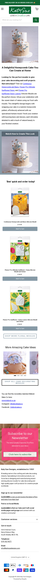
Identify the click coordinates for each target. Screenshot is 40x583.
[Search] (36, 20)
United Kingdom (19, 557)
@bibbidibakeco (16, 404)
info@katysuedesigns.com (10, 548)
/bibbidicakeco (16, 407)
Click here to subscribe (20, 454)
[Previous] (6, 363)
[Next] (34, 363)
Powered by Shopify (20, 579)
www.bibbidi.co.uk (9, 401)
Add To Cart (20, 229)
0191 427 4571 (6, 541)
